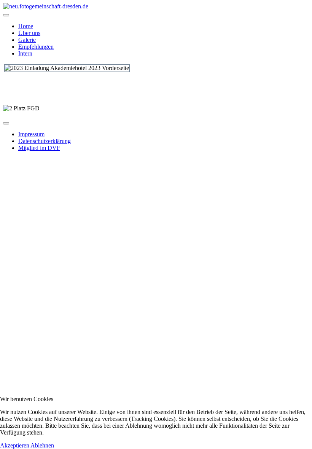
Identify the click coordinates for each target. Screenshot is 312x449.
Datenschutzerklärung (44, 141)
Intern (25, 53)
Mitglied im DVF (39, 148)
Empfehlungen (36, 46)
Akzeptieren (14, 445)
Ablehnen (42, 445)
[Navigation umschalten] (6, 15)
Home (25, 26)
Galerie (27, 40)
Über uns (29, 33)
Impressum (31, 134)
